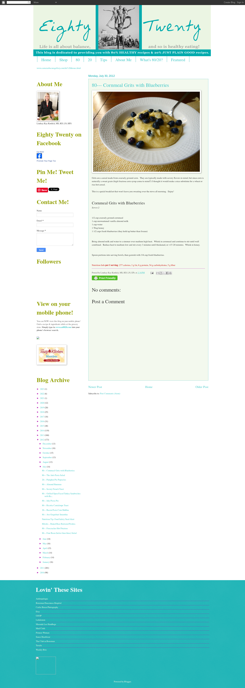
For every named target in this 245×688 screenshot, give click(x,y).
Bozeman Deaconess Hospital (49, 602)
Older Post (202, 387)
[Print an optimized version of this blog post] (105, 279)
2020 (42, 402)
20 (90, 59)
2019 (42, 407)
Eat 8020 (40, 152)
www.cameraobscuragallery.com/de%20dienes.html (59, 68)
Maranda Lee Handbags (46, 624)
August (46, 461)
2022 (42, 393)
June (45, 538)
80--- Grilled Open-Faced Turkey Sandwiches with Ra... (61, 494)
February (47, 557)
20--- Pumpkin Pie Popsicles (54, 479)
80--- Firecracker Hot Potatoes (55, 528)
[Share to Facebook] (167, 273)
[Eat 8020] (39, 157)
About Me (123, 59)
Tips (103, 59)
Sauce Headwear (43, 636)
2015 (42, 425)
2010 (42, 572)
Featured (178, 59)
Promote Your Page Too (46, 161)
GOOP (39, 615)
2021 (42, 398)
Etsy (38, 611)
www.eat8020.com (63, 327)
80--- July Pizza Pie (50, 500)
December (47, 443)
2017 (42, 416)
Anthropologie (42, 598)
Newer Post (95, 387)
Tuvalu (39, 645)
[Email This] (157, 273)
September (47, 457)
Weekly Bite (41, 649)
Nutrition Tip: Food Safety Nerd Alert (58, 519)
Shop (63, 59)
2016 (42, 421)
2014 (42, 430)
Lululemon (40, 619)
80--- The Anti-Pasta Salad (53, 475)
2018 (42, 411)
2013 (42, 435)
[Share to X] (164, 273)
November (47, 448)
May (45, 543)
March (46, 552)
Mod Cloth (40, 628)
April (45, 548)
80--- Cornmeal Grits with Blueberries (130, 85)
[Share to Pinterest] (170, 273)
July (45, 466)
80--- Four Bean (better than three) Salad (59, 532)
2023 (42, 388)
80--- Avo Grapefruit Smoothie (55, 514)
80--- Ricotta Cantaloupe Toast (55, 505)
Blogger (127, 681)
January (46, 561)
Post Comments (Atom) (110, 393)
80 (78, 59)
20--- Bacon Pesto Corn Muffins (55, 509)
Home (46, 59)
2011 (42, 567)
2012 (42, 439)
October (46, 452)
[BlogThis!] (160, 273)
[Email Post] (152, 272)
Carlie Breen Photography (47, 607)
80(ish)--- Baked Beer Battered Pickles (58, 523)
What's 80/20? (151, 59)
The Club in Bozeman (45, 641)
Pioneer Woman (42, 632)
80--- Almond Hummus (52, 484)
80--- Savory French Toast (53, 488)
